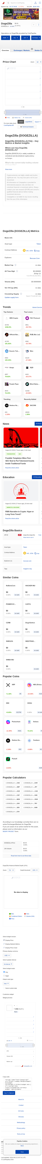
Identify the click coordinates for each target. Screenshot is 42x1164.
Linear (21, 122)
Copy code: (6, 1077)
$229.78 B (36, 6)
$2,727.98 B (13, 6)
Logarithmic (28, 122)
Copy (38, 251)
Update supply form (12, 297)
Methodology (21, 1122)
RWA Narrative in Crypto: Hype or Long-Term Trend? (19, 513)
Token (39, 244)
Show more (8, 169)
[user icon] (35, 3)
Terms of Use (21, 1134)
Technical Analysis (28, 127)
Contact (21, 1105)
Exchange (35, 37)
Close (22, 1152)
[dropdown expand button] (39, 25)
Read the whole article (12, 468)
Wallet (4, 37)
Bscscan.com (35, 258)
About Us (21, 1099)
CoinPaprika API (9, 125)
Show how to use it (28, 537)
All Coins (21, 1111)
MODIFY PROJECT (9, 831)
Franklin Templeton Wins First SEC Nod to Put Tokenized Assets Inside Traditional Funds (19, 461)
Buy (15, 37)
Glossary (21, 1117)
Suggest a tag (27, 569)
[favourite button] (34, 25)
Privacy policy (21, 1128)
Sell (25, 37)
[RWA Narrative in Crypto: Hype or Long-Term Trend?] (21, 491)
